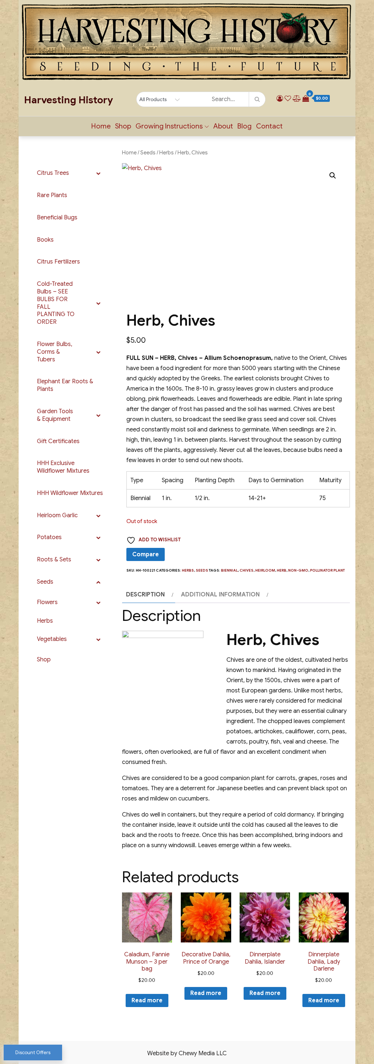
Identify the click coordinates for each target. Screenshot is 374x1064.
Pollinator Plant (328, 570)
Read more (147, 1000)
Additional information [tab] (220, 594)
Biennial (229, 570)
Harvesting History (68, 100)
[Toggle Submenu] (98, 173)
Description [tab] (145, 594)
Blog (244, 126)
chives (246, 570)
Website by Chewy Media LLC (187, 1053)
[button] (332, 175)
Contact (269, 126)
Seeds (148, 152)
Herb (281, 570)
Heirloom (265, 570)
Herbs (166, 152)
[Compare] (297, 99)
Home (101, 126)
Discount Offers (32, 1052)
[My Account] (279, 99)
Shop (123, 126)
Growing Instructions (169, 126)
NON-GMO (298, 570)
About (223, 126)
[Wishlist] (288, 99)
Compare (145, 554)
